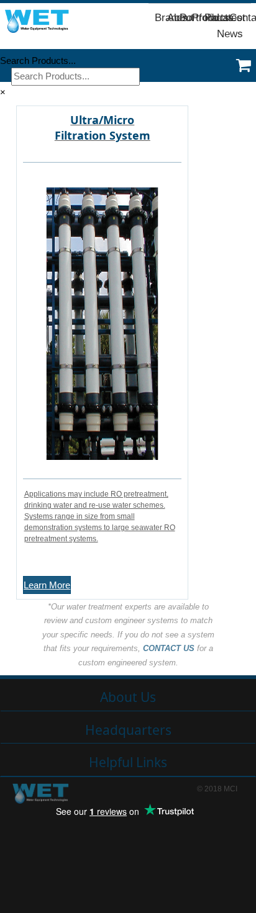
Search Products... (38, 60)
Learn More (47, 585)
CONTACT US (168, 648)
